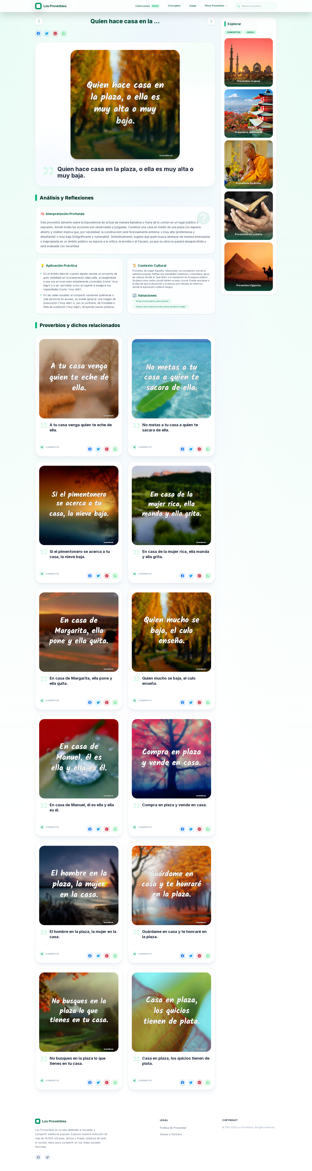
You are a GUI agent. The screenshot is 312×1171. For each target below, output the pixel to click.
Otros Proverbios (214, 5)
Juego (192, 5)
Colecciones (146, 6)
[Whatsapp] (63, 33)
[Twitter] (47, 33)
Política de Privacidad (173, 1127)
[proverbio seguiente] (211, 21)
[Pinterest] (55, 33)
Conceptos (174, 5)
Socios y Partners (171, 1134)
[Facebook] (38, 33)
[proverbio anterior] (39, 21)
